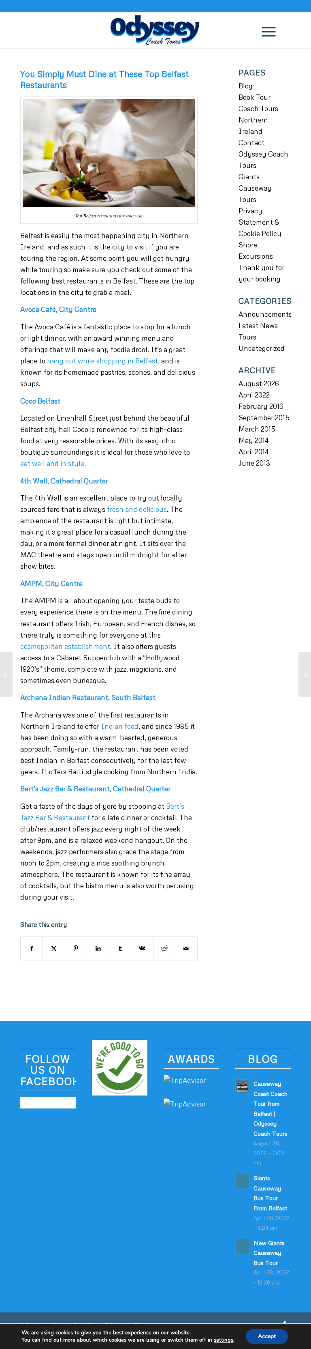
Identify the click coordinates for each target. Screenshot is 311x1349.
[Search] (245, 30)
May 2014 (253, 440)
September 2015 (264, 417)
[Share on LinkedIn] (98, 948)
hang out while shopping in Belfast (102, 361)
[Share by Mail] (186, 948)
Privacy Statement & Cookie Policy (260, 222)
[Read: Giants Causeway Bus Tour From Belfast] (242, 1181)
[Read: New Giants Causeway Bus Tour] (242, 1246)
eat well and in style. (53, 463)
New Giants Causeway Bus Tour (269, 1252)
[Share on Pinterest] (76, 948)
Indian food (119, 726)
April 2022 (254, 395)
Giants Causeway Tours (255, 188)
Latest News (258, 325)
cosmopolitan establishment (65, 646)
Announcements (265, 314)
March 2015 (257, 429)
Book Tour (255, 97)
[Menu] (264, 30)
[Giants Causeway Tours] (6, 674)
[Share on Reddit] (164, 948)
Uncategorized (262, 348)
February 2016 (261, 406)
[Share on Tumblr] (120, 948)
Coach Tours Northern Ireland (258, 119)
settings (223, 1340)
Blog (246, 86)
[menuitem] (245, 30)
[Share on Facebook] (32, 948)
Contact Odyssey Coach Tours (263, 154)
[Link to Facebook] (299, 30)
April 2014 (253, 451)
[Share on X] (53, 948)
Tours (247, 337)
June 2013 (254, 463)
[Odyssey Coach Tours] (155, 30)
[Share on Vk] (142, 948)
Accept (267, 1336)
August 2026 (259, 383)
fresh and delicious (137, 509)
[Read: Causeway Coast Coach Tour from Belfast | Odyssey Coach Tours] (242, 1086)
